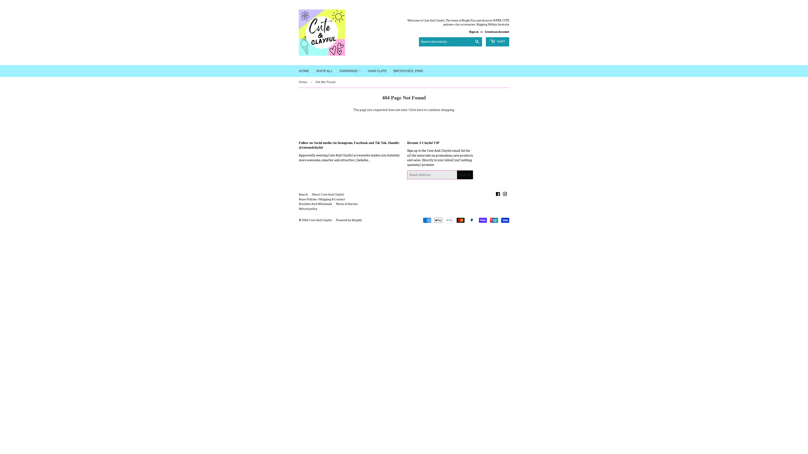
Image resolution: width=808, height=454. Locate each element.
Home (304, 71)
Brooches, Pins (408, 71)
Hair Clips (377, 71)
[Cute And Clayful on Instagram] (505, 194)
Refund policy (308, 208)
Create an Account (497, 31)
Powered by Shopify (349, 220)
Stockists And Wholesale (315, 204)
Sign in (474, 31)
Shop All (324, 71)
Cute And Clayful (320, 220)
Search (303, 194)
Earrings (349, 71)
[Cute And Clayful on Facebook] (498, 194)
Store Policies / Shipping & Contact (322, 199)
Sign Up (465, 174)
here (420, 110)
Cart (500, 41)
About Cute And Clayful (328, 194)
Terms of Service (347, 204)
